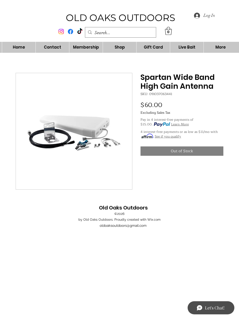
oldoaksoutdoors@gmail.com (123, 225)
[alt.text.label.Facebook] (70, 31)
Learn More (180, 124)
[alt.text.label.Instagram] (61, 31)
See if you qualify (168, 136)
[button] (168, 31)
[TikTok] (79, 31)
